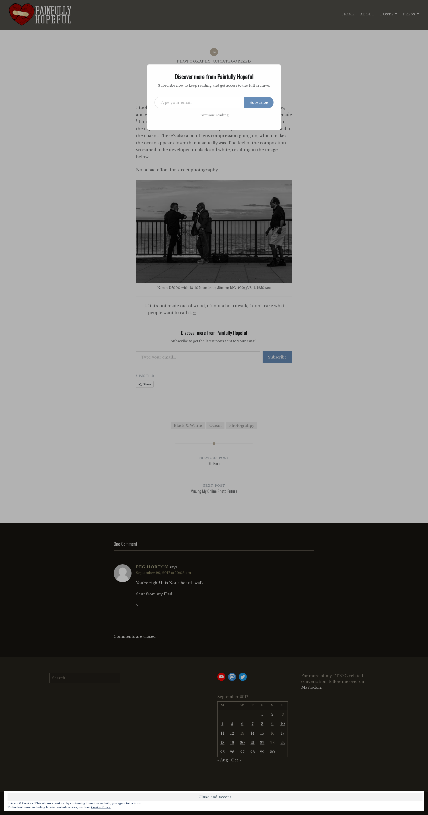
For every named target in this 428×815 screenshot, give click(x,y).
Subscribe (258, 102)
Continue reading (214, 115)
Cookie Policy (101, 807)
